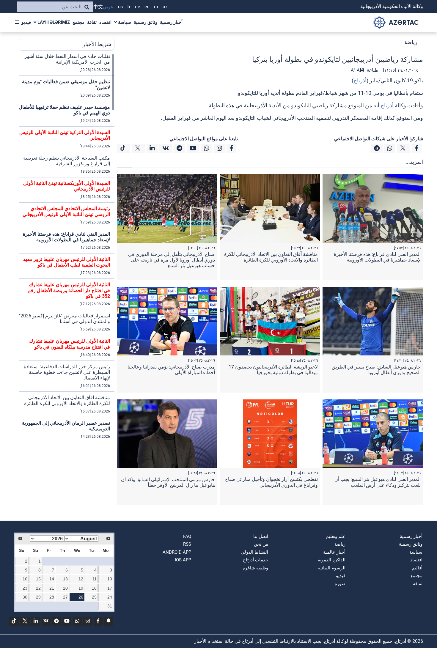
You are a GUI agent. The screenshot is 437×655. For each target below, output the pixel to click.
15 (38, 579)
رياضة (410, 42)
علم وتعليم (335, 536)
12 (80, 579)
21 (51, 588)
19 (80, 588)
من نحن (261, 544)
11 (94, 579)
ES (120, 7)
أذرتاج (360, 80)
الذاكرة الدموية (331, 560)
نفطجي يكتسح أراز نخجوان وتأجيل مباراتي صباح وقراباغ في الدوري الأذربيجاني (271, 482)
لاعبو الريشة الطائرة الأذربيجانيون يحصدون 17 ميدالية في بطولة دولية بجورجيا (273, 369)
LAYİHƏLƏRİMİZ (53, 22)
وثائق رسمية (145, 22)
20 (65, 588)
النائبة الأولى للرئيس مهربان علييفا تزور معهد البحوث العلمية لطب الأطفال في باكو (66, 262)
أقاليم (417, 568)
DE (137, 7)
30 (25, 597)
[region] (66, 246)
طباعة (372, 70)
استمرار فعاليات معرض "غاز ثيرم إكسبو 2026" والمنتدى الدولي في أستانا (64, 318)
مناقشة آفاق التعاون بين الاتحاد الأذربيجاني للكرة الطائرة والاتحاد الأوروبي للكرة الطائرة (271, 257)
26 (80, 597)
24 (109, 597)
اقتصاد (105, 22)
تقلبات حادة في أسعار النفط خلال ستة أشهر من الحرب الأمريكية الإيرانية (67, 59)
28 (51, 597)
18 (94, 588)
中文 (98, 7)
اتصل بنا (260, 536)
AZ (165, 7)
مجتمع (78, 22)
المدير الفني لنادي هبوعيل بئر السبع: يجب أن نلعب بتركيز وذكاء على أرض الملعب (377, 482)
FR (129, 7)
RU (156, 7)
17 (109, 588)
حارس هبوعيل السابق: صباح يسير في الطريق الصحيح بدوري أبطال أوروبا (376, 369)
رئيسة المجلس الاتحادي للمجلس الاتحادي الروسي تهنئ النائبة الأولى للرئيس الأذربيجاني (66, 211)
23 (25, 588)
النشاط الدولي (254, 552)
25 (94, 597)
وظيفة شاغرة (255, 568)
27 (65, 597)
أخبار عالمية (334, 552)
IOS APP (183, 560)
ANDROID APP (177, 552)
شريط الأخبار (97, 44)
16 (25, 579)
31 (109, 606)
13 (65, 579)
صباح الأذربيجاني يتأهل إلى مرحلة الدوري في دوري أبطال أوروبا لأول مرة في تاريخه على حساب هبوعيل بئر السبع (171, 259)
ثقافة (92, 22)
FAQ (187, 536)
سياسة (124, 22)
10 (109, 579)
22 (38, 588)
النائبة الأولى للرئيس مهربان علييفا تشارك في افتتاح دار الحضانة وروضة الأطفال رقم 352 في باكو (69, 290)
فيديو (26, 22)
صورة (340, 583)
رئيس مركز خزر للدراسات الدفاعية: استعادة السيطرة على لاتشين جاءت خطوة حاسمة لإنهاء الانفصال (67, 372)
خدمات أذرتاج (255, 560)
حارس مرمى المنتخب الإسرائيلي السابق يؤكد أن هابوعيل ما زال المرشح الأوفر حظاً (168, 482)
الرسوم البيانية (331, 568)
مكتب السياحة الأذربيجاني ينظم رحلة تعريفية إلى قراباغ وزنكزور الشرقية (66, 160)
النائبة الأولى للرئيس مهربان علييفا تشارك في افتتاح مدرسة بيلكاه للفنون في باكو (69, 343)
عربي (108, 7)
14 (51, 579)
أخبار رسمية (171, 22)
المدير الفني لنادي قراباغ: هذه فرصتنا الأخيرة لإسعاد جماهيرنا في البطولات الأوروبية (377, 257)
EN (147, 7)
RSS (187, 544)
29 (38, 597)
